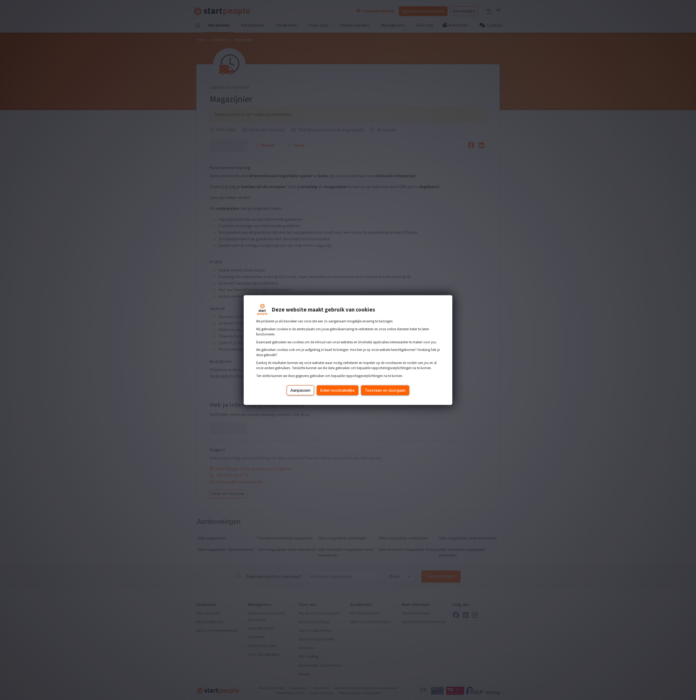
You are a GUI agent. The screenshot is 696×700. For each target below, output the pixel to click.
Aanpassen (300, 390)
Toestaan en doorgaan (385, 390)
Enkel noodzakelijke (337, 390)
